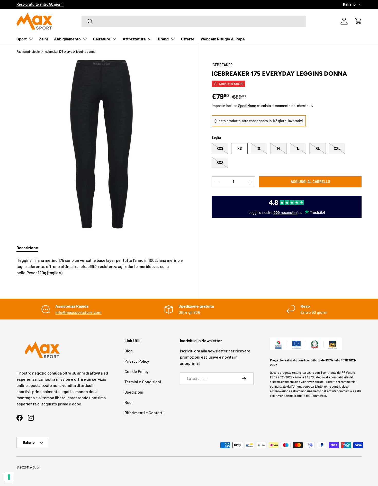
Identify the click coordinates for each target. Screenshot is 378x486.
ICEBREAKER (222, 65)
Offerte (187, 38)
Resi (128, 402)
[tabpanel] (101, 266)
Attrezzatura (134, 38)
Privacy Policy (136, 361)
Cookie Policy (136, 371)
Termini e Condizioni (142, 381)
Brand (163, 38)
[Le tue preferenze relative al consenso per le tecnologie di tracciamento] (9, 477)
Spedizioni (133, 391)
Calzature (101, 38)
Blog (128, 350)
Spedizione (247, 105)
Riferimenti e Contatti (144, 412)
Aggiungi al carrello (310, 182)
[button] (358, 21)
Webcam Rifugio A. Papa (223, 38)
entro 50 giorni (40, 4)
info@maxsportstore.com (78, 312)
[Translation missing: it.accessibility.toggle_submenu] (31, 39)
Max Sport (33, 467)
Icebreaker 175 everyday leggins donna (69, 51)
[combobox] (194, 21)
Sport (21, 38)
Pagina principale (28, 51)
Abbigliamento (67, 38)
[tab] (27, 247)
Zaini (43, 38)
